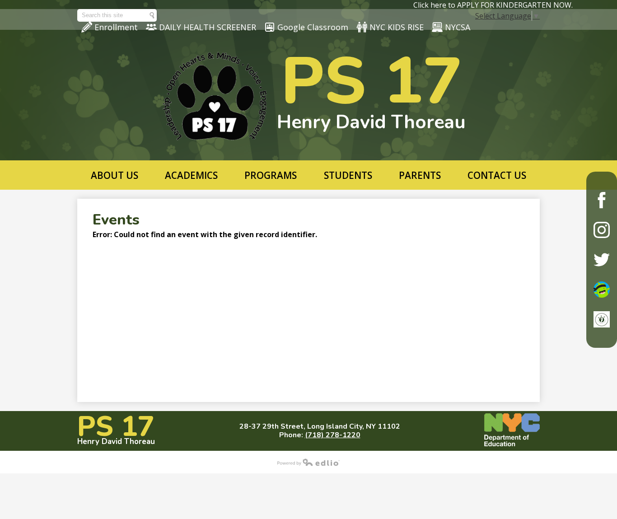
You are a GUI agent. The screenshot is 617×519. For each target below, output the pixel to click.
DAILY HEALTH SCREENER (207, 27)
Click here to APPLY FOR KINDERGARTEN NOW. (493, 5)
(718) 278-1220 (332, 435)
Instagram (602, 230)
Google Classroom (312, 27)
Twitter (602, 260)
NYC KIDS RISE (396, 27)
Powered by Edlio (308, 462)
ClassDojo (602, 289)
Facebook (602, 200)
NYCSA (457, 27)
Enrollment (116, 27)
